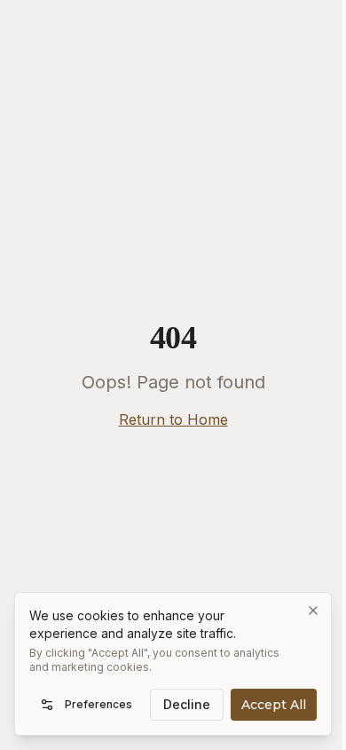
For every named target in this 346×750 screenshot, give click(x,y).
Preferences (98, 704)
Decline (186, 704)
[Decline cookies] (313, 610)
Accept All (273, 705)
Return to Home (173, 419)
